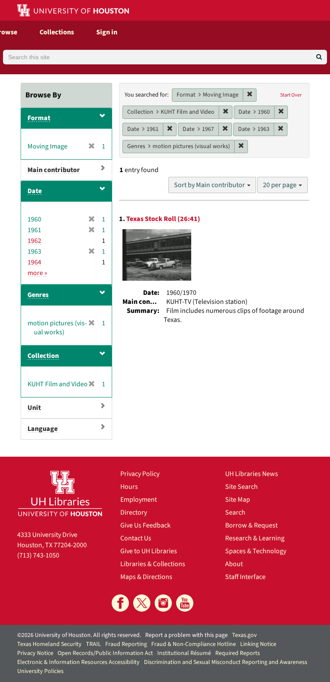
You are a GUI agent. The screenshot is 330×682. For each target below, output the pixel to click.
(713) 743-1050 (38, 555)
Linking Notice (258, 644)
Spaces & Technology (255, 551)
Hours (129, 486)
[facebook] (120, 603)
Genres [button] (38, 295)
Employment (138, 499)
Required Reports (237, 653)
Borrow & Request (251, 525)
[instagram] (163, 603)
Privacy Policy (139, 474)
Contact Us (135, 538)
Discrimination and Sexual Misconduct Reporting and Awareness (225, 662)
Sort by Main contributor (210, 185)
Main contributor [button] (54, 170)
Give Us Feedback (145, 525)
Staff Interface (245, 577)
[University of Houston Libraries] (60, 493)
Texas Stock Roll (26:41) (163, 219)
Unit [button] (34, 407)
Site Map (237, 499)
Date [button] (35, 191)
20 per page (280, 185)
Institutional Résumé (184, 653)
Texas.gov (244, 635)
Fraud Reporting (126, 644)
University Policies (40, 671)
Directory (133, 512)
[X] (141, 603)
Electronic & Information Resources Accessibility (78, 662)
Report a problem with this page (186, 635)
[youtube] (184, 603)
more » (37, 273)
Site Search (241, 486)
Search (235, 512)
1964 (34, 262)
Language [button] (43, 428)
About (234, 564)
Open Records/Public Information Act (105, 653)
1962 (34, 241)
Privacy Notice (35, 653)
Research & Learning (254, 538)
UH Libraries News (251, 474)
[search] (319, 57)
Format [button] (39, 118)
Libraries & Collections (152, 564)
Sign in (106, 32)
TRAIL (93, 644)
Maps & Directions (146, 577)
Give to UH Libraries (148, 551)
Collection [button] (43, 356)
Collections (57, 32)
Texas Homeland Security (49, 644)
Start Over (291, 95)
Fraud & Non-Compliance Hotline (193, 644)
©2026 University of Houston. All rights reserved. (79, 635)
